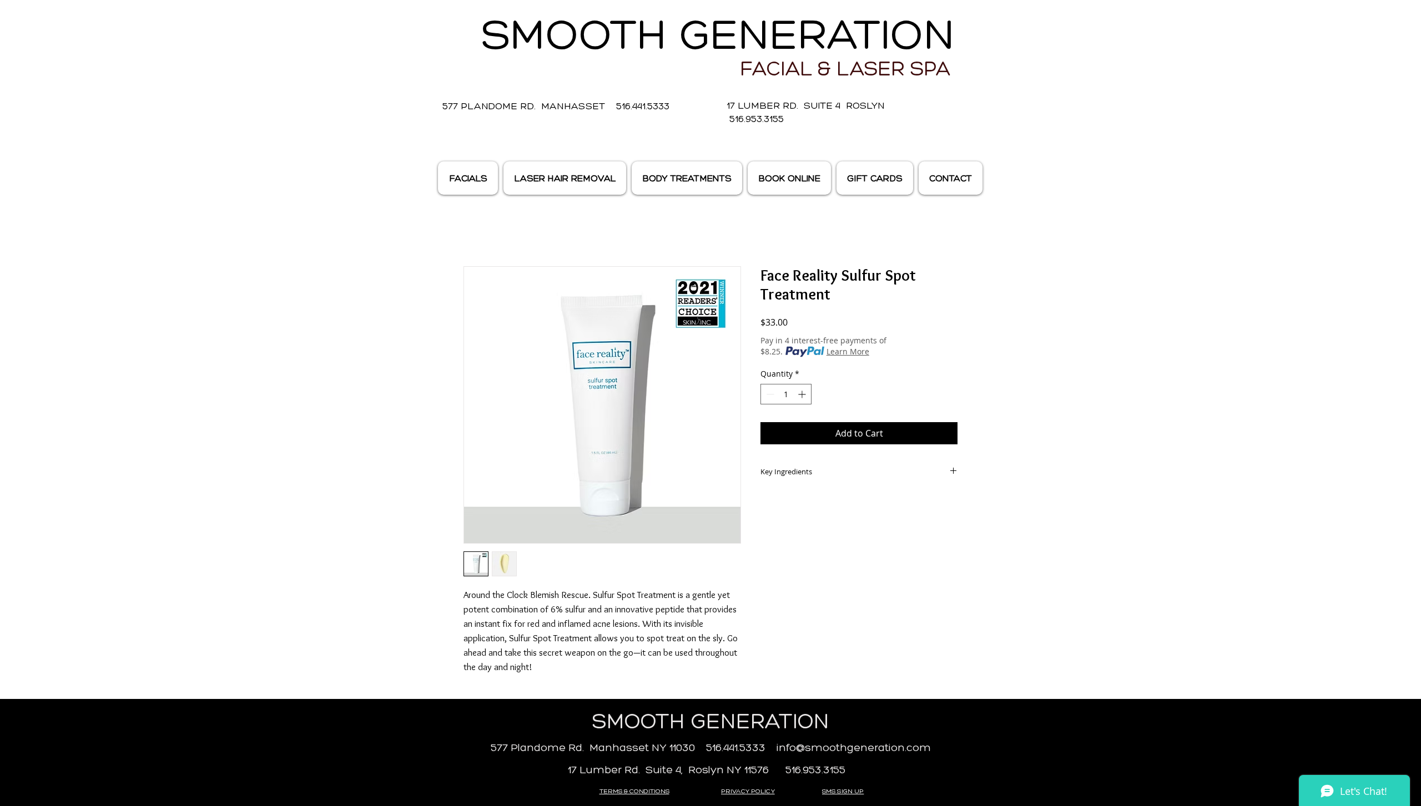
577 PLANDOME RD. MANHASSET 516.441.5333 (555, 106)
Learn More (848, 351)
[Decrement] (769, 394)
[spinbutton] (786, 394)
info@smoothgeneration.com (854, 747)
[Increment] (803, 394)
